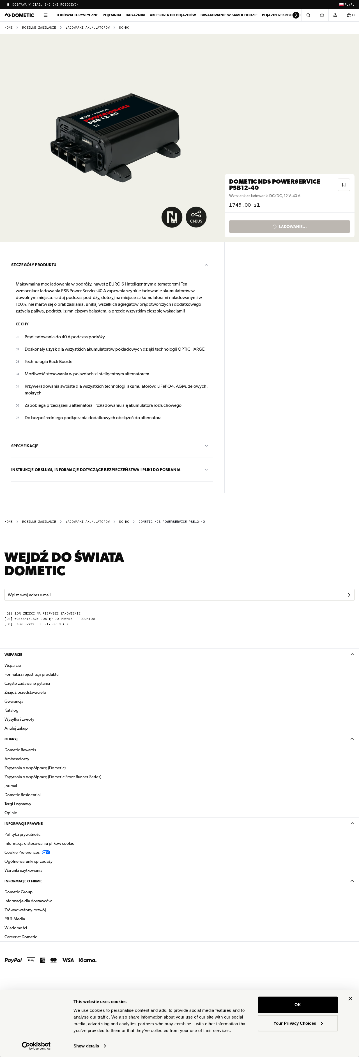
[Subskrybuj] (349, 595)
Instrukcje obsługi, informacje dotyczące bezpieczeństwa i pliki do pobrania (96, 469)
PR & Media (32, 918)
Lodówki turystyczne (77, 15)
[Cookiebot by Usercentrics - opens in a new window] (36, 1046)
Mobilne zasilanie (39, 27)
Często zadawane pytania (27, 683)
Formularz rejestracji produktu (31, 674)
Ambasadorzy (16, 758)
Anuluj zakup (16, 728)
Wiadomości (33, 927)
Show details (86, 1046)
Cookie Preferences (22, 852)
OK (297, 1004)
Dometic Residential (40, 794)
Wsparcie (13, 654)
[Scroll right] (296, 15)
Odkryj (11, 739)
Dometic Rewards (20, 749)
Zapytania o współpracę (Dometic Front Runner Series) (52, 776)
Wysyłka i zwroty (19, 719)
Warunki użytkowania (23, 870)
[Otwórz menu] (45, 15)
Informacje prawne (23, 823)
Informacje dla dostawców (28, 900)
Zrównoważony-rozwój (25, 909)
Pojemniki (112, 15)
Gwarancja (13, 701)
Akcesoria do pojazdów (173, 15)
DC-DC (124, 27)
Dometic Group (36, 891)
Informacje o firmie (23, 881)
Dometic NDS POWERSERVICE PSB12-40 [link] (172, 521)
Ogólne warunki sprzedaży (28, 861)
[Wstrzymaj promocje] (7, 4)
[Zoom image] (114, 138)
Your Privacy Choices (294, 1023)
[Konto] (335, 15)
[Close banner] (350, 999)
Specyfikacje (24, 446)
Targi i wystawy (17, 803)
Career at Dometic (38, 936)
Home (8, 27)
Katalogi (29, 710)
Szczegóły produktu (33, 264)
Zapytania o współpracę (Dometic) (35, 767)
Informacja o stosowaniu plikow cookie (39, 843)
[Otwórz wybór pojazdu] (321, 15)
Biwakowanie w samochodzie (229, 15)
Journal (10, 785)
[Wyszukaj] (308, 15)
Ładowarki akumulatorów (88, 27)
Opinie (10, 812)
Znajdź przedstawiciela (25, 692)
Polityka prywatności (23, 834)
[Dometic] (19, 15)
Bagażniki (135, 15)
